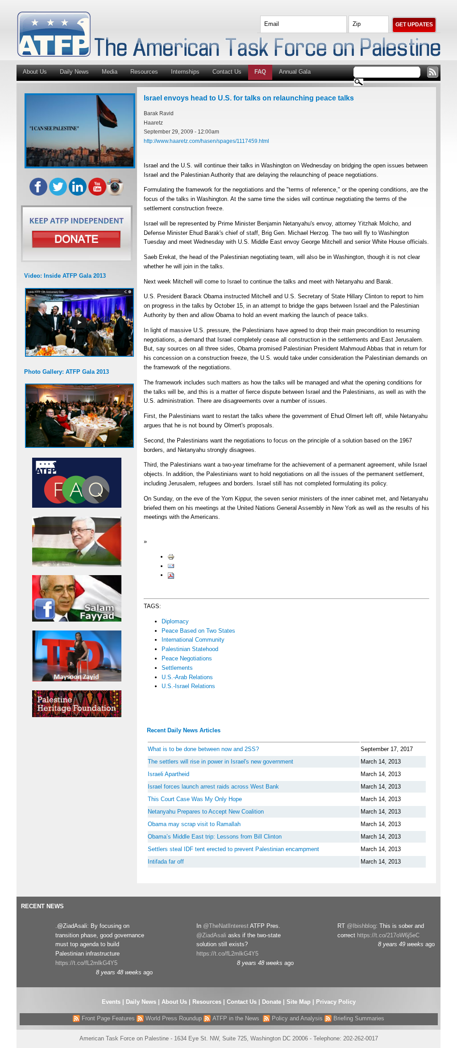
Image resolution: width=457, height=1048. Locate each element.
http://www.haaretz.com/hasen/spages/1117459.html (206, 141)
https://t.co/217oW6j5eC (388, 935)
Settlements (177, 667)
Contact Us (226, 71)
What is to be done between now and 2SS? (203, 749)
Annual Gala (295, 71)
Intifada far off (166, 861)
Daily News (74, 71)
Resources (144, 71)
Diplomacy (175, 621)
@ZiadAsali (211, 935)
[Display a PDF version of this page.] (170, 575)
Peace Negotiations (187, 658)
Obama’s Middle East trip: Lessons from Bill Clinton (215, 836)
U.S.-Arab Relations (187, 677)
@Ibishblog (361, 926)
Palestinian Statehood (190, 649)
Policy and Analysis (296, 1018)
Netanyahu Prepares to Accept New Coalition (206, 811)
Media (109, 71)
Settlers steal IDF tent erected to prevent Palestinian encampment (233, 849)
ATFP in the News (236, 1018)
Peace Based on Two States (198, 630)
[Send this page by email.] (170, 566)
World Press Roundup (173, 1018)
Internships (185, 71)
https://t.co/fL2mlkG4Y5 (86, 963)
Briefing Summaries (358, 1018)
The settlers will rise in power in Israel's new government (220, 761)
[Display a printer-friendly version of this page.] (170, 556)
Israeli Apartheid (168, 774)
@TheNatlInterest (226, 926)
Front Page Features (107, 1018)
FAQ (260, 71)
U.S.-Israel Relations (188, 686)
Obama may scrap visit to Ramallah (194, 824)
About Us (35, 71)
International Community (193, 639)
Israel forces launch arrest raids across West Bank (213, 786)
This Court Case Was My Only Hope (195, 799)
